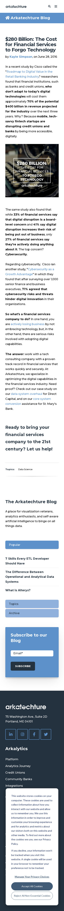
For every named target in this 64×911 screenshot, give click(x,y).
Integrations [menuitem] (14, 785)
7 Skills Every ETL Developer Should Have (27, 561)
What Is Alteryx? (17, 590)
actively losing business (28, 324)
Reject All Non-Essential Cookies (32, 895)
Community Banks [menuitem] (18, 779)
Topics (13, 604)
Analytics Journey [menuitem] (18, 766)
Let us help (39, 449)
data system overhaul (26, 394)
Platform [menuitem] (11, 759)
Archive (14, 613)
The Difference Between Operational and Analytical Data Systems (29, 576)
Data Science (25, 469)
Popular (14, 544)
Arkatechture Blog (30, 17)
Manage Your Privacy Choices (32, 876)
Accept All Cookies (32, 886)
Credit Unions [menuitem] (15, 772)
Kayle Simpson (21, 56)
